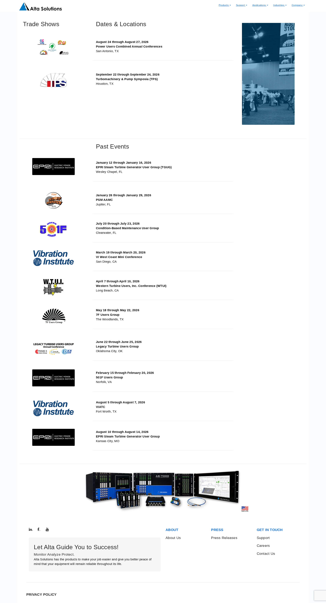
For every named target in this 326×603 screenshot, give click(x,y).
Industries (279, 5)
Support (241, 5)
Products (224, 5)
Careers (263, 545)
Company (297, 5)
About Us (173, 538)
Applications (259, 5)
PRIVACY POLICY (41, 594)
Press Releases (224, 538)
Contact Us (266, 553)
